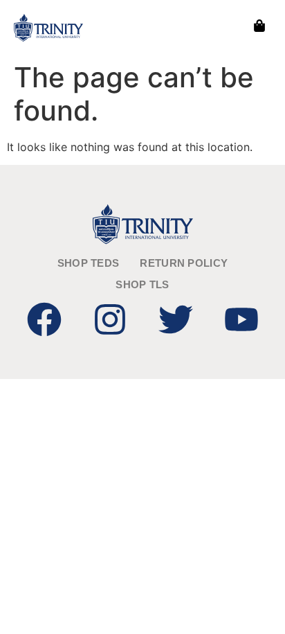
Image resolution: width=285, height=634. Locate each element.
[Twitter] (175, 319)
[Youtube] (241, 319)
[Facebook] (44, 319)
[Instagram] (110, 319)
